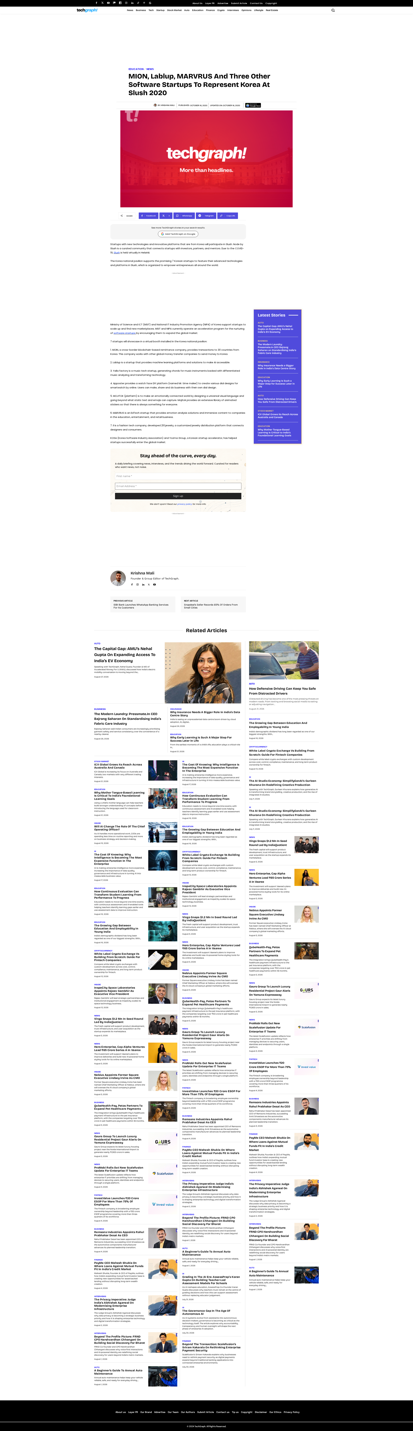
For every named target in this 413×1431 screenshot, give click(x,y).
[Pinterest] (144, 3)
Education (136, 69)
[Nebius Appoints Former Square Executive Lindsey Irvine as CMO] (162, 1081)
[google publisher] (150, 3)
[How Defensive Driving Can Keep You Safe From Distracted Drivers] (284, 660)
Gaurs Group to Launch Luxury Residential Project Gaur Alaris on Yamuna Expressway (117, 1139)
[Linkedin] (132, 3)
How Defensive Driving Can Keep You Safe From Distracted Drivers (277, 400)
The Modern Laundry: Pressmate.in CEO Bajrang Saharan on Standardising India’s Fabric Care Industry (277, 349)
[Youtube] (108, 3)
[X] (149, 584)
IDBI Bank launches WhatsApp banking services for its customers (141, 606)
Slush (117, 252)
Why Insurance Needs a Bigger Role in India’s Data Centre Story (277, 367)
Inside (97, 823)
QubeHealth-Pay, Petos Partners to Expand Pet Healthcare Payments (118, 1107)
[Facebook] (96, 3)
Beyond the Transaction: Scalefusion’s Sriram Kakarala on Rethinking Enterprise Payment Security (211, 1347)
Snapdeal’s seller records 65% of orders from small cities (211, 606)
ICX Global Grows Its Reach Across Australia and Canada (278, 416)
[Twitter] (102, 3)
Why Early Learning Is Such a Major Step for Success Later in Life (276, 383)
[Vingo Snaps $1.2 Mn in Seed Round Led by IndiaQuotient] (162, 1025)
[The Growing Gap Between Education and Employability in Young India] (162, 931)
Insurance (264, 362)
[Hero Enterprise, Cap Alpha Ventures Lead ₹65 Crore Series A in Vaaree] (162, 1053)
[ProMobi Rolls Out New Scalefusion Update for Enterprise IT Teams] (162, 1173)
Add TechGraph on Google (180, 234)
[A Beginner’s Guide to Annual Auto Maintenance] (162, 1376)
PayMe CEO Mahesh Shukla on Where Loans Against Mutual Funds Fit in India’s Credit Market (119, 1266)
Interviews (100, 1296)
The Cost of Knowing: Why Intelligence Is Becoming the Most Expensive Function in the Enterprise (118, 859)
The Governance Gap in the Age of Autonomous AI (206, 1312)
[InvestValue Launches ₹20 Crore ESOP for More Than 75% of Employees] (162, 1204)
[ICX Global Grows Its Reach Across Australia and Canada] (162, 770)
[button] (333, 10)
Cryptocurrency (103, 951)
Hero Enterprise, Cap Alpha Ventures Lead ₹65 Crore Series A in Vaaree (119, 1048)
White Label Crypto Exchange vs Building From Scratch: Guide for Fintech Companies (117, 957)
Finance (98, 1260)
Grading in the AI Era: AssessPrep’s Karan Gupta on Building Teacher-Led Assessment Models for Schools (211, 1280)
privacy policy (184, 504)
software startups (125, 333)
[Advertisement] (206, 41)
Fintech (98, 1195)
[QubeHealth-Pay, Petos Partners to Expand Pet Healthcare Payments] (162, 1111)
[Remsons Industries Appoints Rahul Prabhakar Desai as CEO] (162, 1238)
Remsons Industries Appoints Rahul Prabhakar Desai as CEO (119, 1233)
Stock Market (266, 411)
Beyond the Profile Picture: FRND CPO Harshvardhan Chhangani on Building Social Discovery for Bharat (119, 1340)
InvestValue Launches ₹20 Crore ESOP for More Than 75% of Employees (116, 1201)
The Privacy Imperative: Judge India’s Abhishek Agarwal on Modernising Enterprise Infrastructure (115, 1304)
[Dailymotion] (120, 3)
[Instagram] (126, 3)
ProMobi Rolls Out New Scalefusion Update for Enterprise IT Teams (118, 1169)
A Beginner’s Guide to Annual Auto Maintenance (118, 1372)
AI (95, 851)
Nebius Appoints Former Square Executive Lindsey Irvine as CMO (117, 1076)
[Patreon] (114, 3)
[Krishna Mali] (156, 105)
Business (263, 341)
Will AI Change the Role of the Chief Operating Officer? (119, 828)
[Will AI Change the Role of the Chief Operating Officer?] (162, 832)
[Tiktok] (138, 3)
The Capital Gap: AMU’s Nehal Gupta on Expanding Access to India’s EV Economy (275, 329)
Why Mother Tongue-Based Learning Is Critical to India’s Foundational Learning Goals (274, 432)
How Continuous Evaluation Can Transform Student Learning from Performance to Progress (117, 894)
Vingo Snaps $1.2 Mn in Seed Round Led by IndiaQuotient (118, 1020)
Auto (261, 323)
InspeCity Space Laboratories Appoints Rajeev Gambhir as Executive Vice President (114, 991)
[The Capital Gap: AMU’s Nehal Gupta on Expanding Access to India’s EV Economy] (203, 672)
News (150, 69)
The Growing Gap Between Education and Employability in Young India (116, 928)
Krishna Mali (168, 105)
